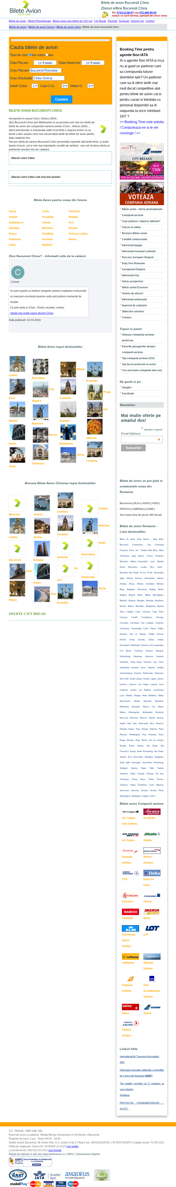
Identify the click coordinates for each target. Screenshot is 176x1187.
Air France (128, 840)
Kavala (73, 228)
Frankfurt (65, 398)
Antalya (103, 508)
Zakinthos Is (16, 222)
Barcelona (38, 378)
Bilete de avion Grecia (42, 27)
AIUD (155, 503)
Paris (12, 398)
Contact (150, 21)
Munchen (37, 423)
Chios (12, 244)
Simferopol (88, 577)
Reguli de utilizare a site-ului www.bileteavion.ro (37, 1154)
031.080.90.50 (148, 12)
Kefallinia (47, 233)
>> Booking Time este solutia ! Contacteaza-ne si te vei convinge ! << (142, 127)
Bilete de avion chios (69, 27)
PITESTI (124, 509)
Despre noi (137, 21)
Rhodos (73, 216)
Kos (71, 222)
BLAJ (137, 503)
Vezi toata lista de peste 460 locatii (141, 514)
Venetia (37, 514)
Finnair (147, 901)
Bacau (53, 434)
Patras (13, 233)
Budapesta (66, 443)
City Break (100, 21)
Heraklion (48, 216)
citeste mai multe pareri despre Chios (31, 313)
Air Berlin (149, 817)
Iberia (146, 918)
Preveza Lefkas (78, 233)
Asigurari (124, 21)
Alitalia (147, 840)
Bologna (38, 559)
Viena (12, 466)
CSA (124, 879)
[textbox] (45, 70)
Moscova (14, 514)
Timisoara (38, 463)
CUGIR (149, 509)
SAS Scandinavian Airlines (151, 991)
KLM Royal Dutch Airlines (128, 940)
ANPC (70, 1154)
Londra (13, 375)
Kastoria (47, 239)
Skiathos (14, 228)
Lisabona (91, 460)
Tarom (147, 1013)
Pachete (112, 21)
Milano (81, 369)
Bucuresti (15, 559)
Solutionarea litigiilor (88, 1154)
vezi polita (72, 1146)
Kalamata (15, 239)
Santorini (74, 211)
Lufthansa (128, 962)
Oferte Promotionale (39, 21)
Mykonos (47, 228)
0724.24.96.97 (125, 12)
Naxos (73, 239)
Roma (12, 443)
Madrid (13, 420)
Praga (107, 392)
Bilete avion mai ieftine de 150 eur (73, 21)
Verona (37, 537)
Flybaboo (127, 918)
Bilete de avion (17, 21)
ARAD (146, 503)
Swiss (125, 1013)
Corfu (45, 211)
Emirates (127, 901)
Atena (12, 211)
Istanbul (64, 420)
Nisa (53, 593)
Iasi (105, 409)
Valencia (91, 437)
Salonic (13, 216)
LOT (145, 934)
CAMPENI (137, 509)
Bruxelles (92, 380)
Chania (46, 222)
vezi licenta (54, 1150)
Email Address (140, 433)
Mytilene (47, 244)
